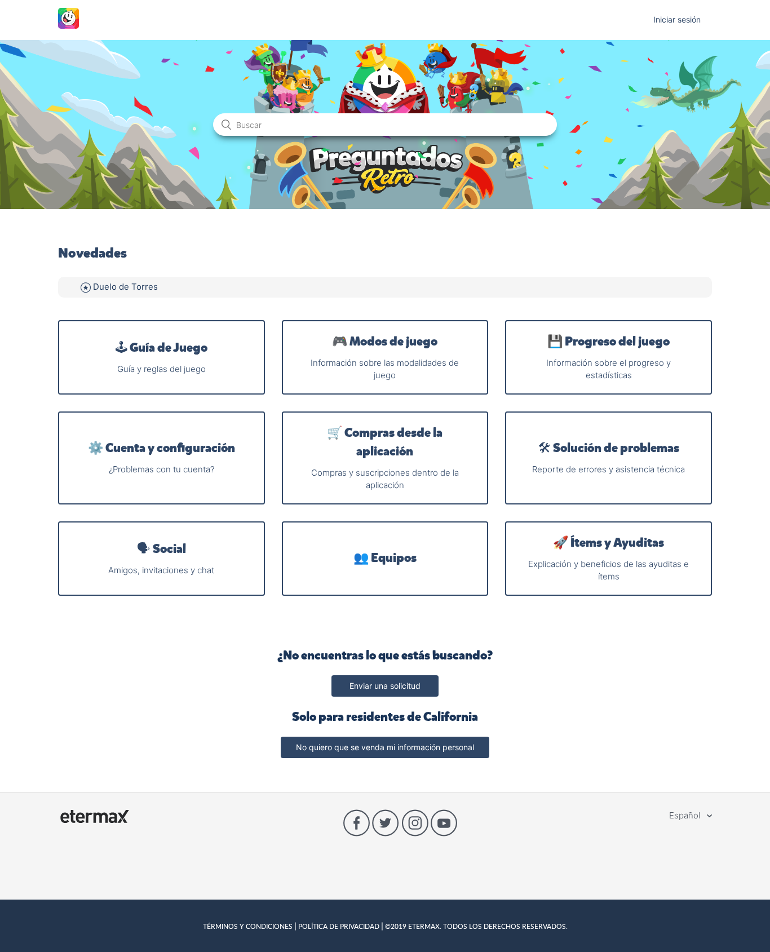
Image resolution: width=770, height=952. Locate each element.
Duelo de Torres (125, 286)
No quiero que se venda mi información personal (385, 747)
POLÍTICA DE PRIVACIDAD (339, 926)
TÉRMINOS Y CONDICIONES (248, 926)
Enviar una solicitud (385, 685)
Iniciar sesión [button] (677, 19)
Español (685, 815)
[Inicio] (68, 25)
